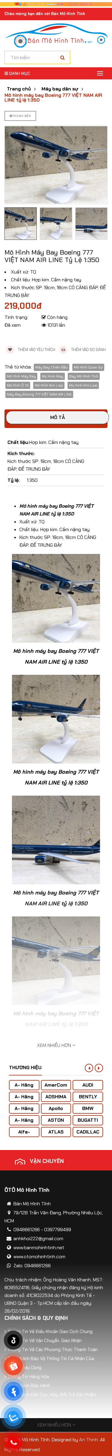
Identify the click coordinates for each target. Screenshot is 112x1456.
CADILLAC (87, 1132)
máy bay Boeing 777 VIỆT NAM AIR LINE (39, 394)
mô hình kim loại (49, 385)
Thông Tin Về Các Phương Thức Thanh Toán (52, 1350)
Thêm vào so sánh (88, 349)
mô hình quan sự (88, 367)
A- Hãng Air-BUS (24, 1088)
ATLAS (56, 1132)
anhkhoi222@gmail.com (38, 1238)
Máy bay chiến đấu (51, 367)
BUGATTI (88, 1120)
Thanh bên (22, 116)
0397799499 (57, 1229)
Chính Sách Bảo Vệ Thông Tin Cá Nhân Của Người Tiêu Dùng (50, 1363)
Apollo (56, 1108)
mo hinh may (52, 376)
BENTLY (88, 1097)
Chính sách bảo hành (28, 1386)
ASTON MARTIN (56, 1123)
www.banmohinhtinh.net (38, 1247)
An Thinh (88, 1439)
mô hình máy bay (21, 376)
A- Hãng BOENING (24, 1111)
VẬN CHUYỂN (47, 1161)
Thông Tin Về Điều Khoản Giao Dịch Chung (50, 1332)
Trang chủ (19, 89)
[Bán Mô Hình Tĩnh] (56, 35)
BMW (87, 1108)
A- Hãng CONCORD (24, 1123)
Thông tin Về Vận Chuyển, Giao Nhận (44, 1341)
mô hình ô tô (18, 385)
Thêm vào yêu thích (36, 349)
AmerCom (56, 1085)
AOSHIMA (55, 1097)
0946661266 (26, 1229)
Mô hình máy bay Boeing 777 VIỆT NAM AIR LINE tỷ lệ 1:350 (53, 97)
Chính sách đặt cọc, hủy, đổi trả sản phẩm (51, 1395)
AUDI (87, 1085)
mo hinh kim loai (83, 385)
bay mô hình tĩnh (83, 376)
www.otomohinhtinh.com (39, 1256)
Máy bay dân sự (60, 89)
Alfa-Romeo (24, 1135)
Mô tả (57, 417)
